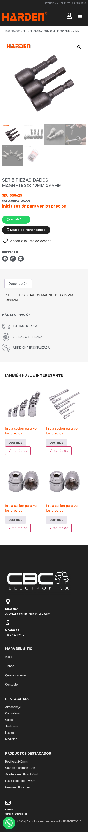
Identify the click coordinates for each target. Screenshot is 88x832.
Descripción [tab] (18, 283)
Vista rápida (18, 451)
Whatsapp (12, 629)
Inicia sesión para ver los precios (34, 206)
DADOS (16, 31)
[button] (80, 16)
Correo (9, 809)
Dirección (12, 608)
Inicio (6, 31)
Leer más (15, 442)
